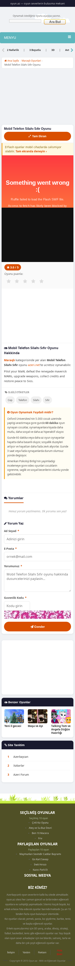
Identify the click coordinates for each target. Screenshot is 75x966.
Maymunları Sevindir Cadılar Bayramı (40, 854)
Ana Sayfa (13, 60)
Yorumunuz (13, 566)
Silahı (36, 400)
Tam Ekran (39, 136)
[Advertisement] (37, 97)
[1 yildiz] (9, 281)
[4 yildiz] (33, 281)
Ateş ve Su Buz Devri (40, 828)
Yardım (26, 952)
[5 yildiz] (41, 281)
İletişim (11, 952)
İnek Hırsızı (40, 864)
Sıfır (47, 400)
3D (53, 50)
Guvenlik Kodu (15, 598)
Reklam (42, 952)
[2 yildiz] (17, 281)
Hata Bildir (59, 952)
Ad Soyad (11, 531)
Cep (10, 400)
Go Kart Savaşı (40, 859)
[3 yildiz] (25, 281)
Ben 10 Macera (40, 833)
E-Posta (10, 549)
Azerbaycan (20, 757)
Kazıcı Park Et (40, 869)
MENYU (10, 38)
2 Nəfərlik (13, 50)
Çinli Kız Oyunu (40, 822)
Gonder (39, 626)
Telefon (22, 400)
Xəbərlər (18, 765)
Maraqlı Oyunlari (31, 60)
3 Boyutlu (35, 50)
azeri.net (34, 365)
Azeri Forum (21, 774)
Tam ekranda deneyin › (31, 151)
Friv (40, 838)
